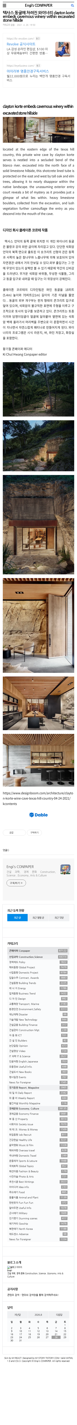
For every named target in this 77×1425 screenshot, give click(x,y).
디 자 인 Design (38, 998)
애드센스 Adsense (38, 1233)
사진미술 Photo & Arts (38, 1176)
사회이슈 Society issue (38, 1124)
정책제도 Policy (38, 961)
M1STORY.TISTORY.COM (47, 1358)
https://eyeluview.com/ (20, 65)
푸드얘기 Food (38, 1192)
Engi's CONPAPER (38, 5)
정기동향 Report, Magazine (38, 1087)
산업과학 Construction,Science (38, 956)
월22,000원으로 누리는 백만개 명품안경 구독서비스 (38, 78)
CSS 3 (18, 1361)
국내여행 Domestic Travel (38, 1155)
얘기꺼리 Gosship (38, 1223)
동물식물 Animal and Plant (38, 1197)
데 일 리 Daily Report (38, 1092)
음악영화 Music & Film (38, 1145)
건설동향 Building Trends (38, 982)
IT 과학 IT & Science (38, 1056)
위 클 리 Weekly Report (38, 1097)
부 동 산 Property (38, 1118)
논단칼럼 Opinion (38, 1045)
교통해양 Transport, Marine (38, 1003)
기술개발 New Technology (38, 1019)
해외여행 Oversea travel (38, 1150)
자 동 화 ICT (38, 1035)
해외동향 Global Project (38, 967)
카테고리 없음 (9, 25)
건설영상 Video (38, 1050)
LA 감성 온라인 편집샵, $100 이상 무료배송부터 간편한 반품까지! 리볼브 (27, 51)
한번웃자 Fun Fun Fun (38, 1202)
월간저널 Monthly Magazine (38, 1103)
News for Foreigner (38, 1082)
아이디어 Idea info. (38, 1186)
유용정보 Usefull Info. (38, 1066)
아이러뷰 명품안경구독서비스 (28, 71)
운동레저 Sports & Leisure (38, 1160)
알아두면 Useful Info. (38, 1207)
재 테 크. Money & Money (38, 1129)
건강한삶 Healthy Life (38, 1139)
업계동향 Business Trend (38, 993)
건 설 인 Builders (38, 1040)
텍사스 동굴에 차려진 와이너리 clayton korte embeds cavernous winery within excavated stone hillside (38, 16)
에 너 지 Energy (38, 988)
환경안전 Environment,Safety (38, 1009)
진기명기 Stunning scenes (38, 1218)
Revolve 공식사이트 (21, 44)
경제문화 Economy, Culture (38, 1108)
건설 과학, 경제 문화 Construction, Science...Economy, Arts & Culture (31, 873)
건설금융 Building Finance (38, 1024)
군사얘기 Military (38, 1213)
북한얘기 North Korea (38, 1228)
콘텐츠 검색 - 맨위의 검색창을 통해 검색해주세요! (33, 1295)
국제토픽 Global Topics (38, 1165)
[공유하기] (17, 832)
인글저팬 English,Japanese (38, 1061)
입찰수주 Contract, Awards (38, 977)
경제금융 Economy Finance (38, 1113)
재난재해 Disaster (38, 1014)
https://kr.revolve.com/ (20, 38)
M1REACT (16, 1358)
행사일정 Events (38, 1077)
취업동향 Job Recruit (38, 1134)
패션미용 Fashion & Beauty (38, 1171)
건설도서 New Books (38, 1071)
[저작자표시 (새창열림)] (43, 832)
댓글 (5, 850)
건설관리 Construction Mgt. (38, 1029)
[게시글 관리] (21, 832)
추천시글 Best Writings (38, 1181)
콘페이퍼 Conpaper (38, 950)
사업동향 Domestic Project (38, 972)
